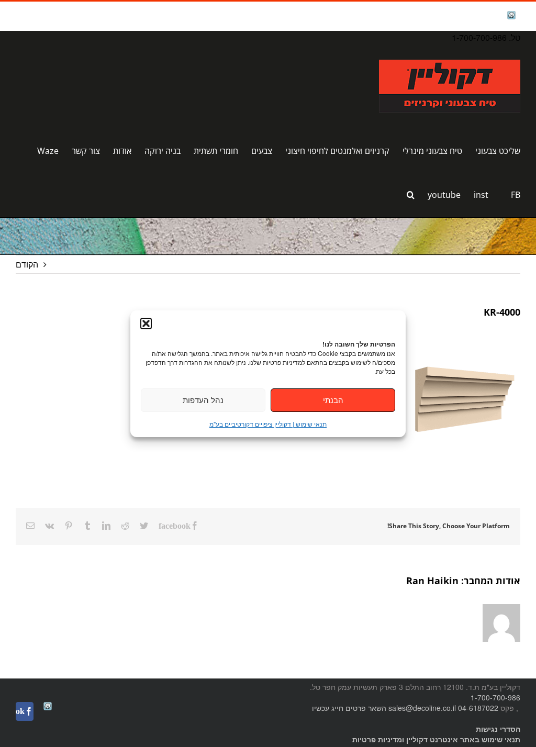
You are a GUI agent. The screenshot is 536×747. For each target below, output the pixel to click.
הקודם (27, 264)
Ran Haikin (432, 580)
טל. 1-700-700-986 (486, 37)
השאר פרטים (365, 708)
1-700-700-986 (495, 697)
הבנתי (333, 399)
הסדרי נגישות (498, 728)
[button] (146, 323)
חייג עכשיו (327, 708)
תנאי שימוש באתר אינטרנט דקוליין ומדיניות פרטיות (436, 739)
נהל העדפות (203, 399)
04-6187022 (478, 708)
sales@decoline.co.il (422, 708)
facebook (484, 16)
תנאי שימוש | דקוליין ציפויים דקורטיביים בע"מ (268, 423)
